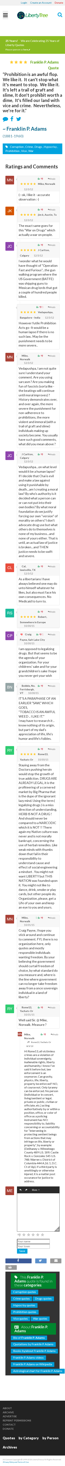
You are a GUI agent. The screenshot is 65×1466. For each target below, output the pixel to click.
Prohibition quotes (24, 1311)
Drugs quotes (43, 1298)
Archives (10, 1447)
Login (24, 2)
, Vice (23, 151)
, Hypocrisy (50, 146)
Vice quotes (20, 1318)
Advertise (10, 1416)
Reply (52, 179)
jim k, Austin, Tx (47, 214)
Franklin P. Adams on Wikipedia (32, 1364)
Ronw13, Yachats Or (41, 1042)
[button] (20, 1190)
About (7, 1408)
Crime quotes (21, 1298)
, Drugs (37, 146)
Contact (9, 1424)
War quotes (40, 1318)
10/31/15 (28, 924)
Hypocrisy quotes (24, 1305)
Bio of (29, 1337)
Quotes (9, 1438)
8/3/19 (29, 1046)
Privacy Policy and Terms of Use (16, 1462)
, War (30, 151)
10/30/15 (28, 625)
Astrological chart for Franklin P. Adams (37, 1371)
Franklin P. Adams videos (28, 1357)
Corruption (16, 146)
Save (22, 1250)
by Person (50, 1438)
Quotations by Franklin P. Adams (33, 1344)
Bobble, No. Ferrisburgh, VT (27, 689)
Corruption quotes (24, 1291)
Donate (59, 2)
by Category (29, 1438)
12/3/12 (28, 189)
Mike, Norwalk (46, 183)
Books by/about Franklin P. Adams (34, 1350)
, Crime (28, 146)
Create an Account (41, 2)
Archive (8, 1412)
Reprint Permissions (17, 1420)
